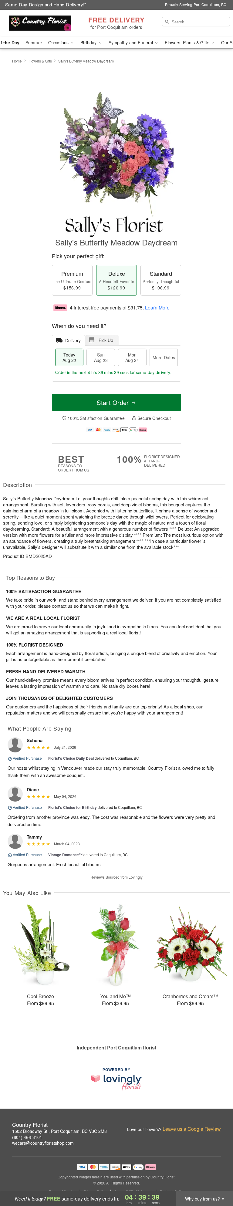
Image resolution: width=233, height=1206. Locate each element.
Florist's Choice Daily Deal (71, 758)
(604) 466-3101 (27, 1137)
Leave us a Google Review (192, 1129)
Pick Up (106, 340)
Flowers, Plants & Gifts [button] (187, 42)
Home (17, 60)
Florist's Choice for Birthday (72, 807)
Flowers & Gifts (40, 60)
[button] (217, 1180)
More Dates (164, 357)
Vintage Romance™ (65, 854)
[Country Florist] (40, 23)
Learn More (157, 307)
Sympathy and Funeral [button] (131, 42)
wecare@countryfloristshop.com (43, 1143)
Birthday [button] (89, 42)
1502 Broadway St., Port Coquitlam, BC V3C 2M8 (59, 1131)
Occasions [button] (59, 42)
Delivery (73, 340)
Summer (33, 42)
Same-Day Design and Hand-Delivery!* (45, 4)
